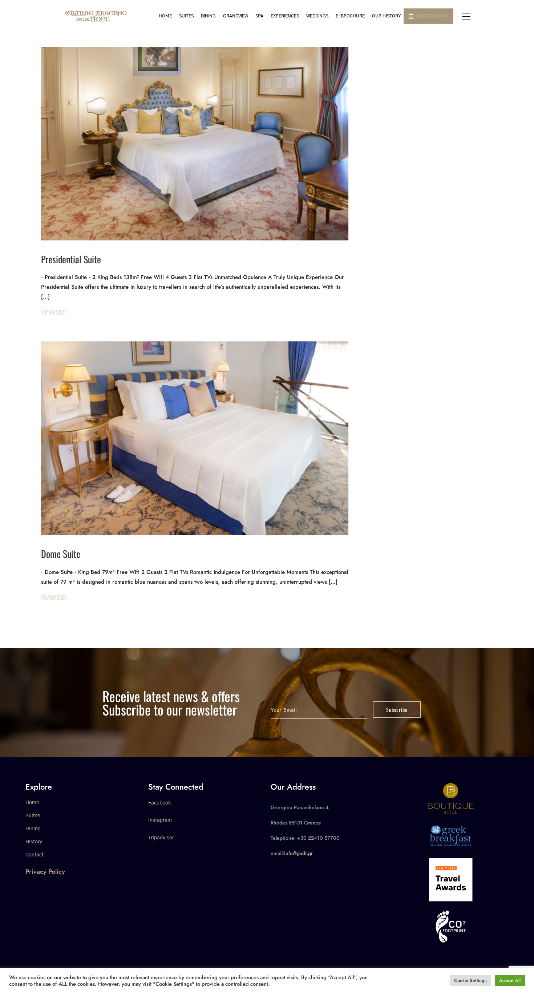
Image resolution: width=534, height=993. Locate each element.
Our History (386, 16)
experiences (285, 16)
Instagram (160, 820)
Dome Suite (60, 554)
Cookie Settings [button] (470, 980)
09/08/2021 (54, 597)
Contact (34, 855)
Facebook (159, 803)
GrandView (235, 16)
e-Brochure (350, 16)
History (33, 841)
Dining (208, 16)
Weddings (317, 16)
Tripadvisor (161, 837)
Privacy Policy (45, 871)
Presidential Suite (71, 259)
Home (165, 16)
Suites (186, 16)
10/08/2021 (53, 312)
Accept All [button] (510, 980)
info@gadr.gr (298, 853)
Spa (259, 16)
